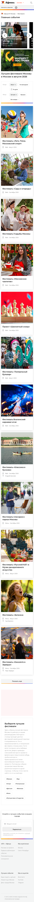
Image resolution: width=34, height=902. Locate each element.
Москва (20, 848)
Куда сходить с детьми (8, 877)
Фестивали (21, 14)
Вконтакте (21, 877)
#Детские (9, 788)
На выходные (24, 84)
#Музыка (9, 779)
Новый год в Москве (7, 880)
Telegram (21, 882)
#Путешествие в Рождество (15, 798)
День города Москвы (7, 882)
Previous (4, 35)
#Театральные (20, 784)
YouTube (20, 880)
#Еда (18, 779)
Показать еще (17, 681)
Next (29, 35)
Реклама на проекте (7, 848)
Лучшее (13, 94)
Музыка (23, 94)
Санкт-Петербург (23, 850)
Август (13, 84)
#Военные (20, 788)
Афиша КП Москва (9, 14)
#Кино (8, 793)
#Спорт (8, 784)
